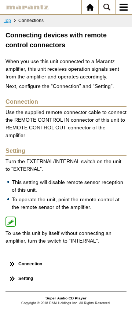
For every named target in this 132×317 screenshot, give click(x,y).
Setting (25, 278)
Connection (30, 263)
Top (7, 20)
